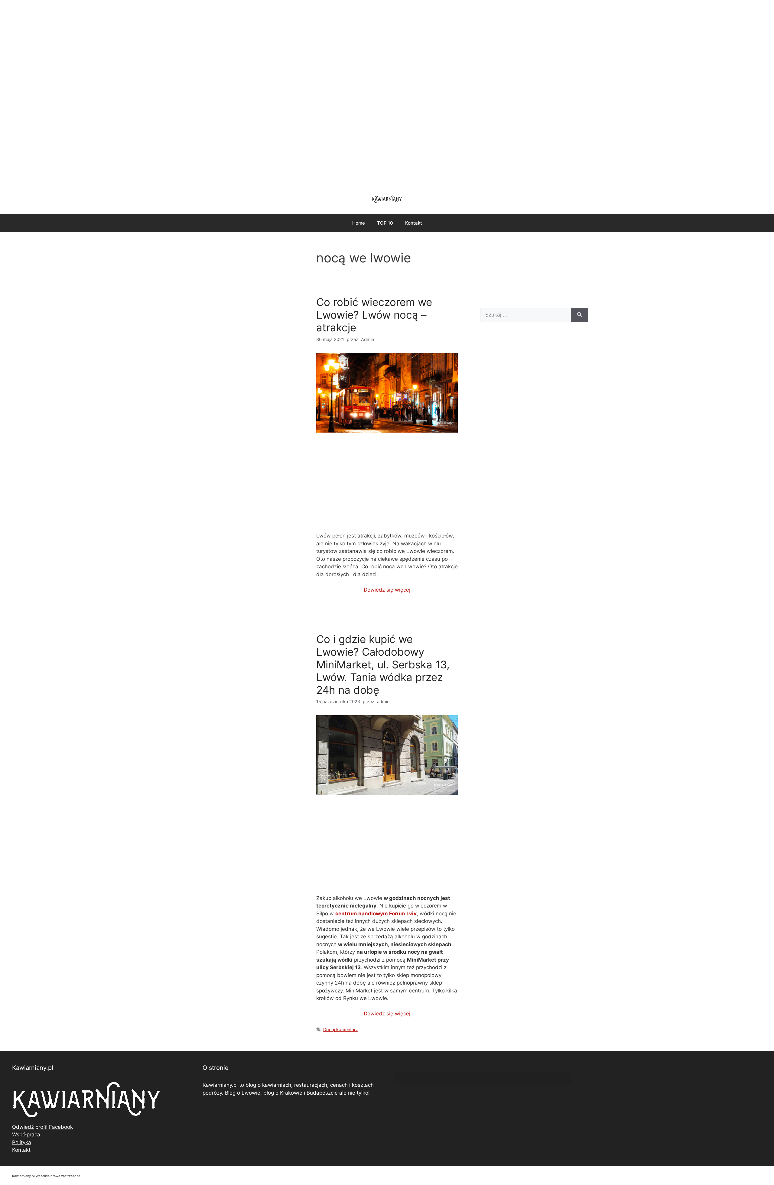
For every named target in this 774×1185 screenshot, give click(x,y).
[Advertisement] (387, 93)
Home (358, 223)
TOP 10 (385, 223)
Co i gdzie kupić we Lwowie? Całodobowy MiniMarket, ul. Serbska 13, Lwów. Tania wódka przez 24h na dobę (383, 664)
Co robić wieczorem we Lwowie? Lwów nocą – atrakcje (374, 315)
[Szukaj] (579, 315)
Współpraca (26, 1134)
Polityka (21, 1142)
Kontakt (413, 223)
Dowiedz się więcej (387, 590)
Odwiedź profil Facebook (42, 1127)
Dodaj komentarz (340, 1029)
